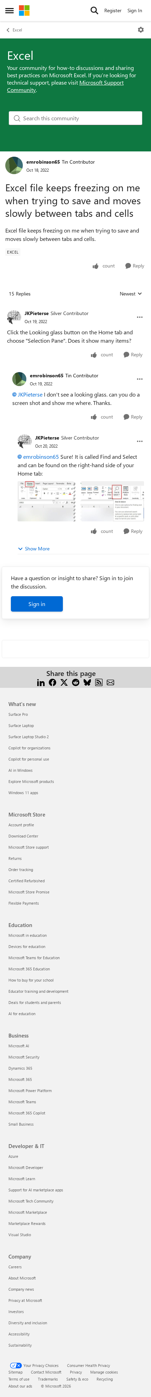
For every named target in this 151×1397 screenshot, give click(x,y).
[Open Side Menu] (9, 10)
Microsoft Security (23, 1057)
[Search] (94, 10)
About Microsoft (22, 1278)
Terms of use (18, 1379)
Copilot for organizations (29, 747)
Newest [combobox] (131, 293)
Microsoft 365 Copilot (26, 1113)
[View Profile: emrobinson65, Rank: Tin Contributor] (14, 165)
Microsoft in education (27, 935)
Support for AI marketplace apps (35, 1189)
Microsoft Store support (28, 847)
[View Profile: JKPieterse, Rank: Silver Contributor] (14, 317)
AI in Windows (20, 770)
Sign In (134, 10)
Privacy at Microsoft (25, 1300)
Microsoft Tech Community (30, 1201)
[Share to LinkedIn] (41, 681)
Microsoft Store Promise (29, 891)
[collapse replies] (75, 307)
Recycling (105, 1379)
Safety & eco (77, 1379)
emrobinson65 (43, 161)
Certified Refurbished (26, 880)
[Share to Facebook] (52, 681)
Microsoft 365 (20, 1079)
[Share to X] (64, 681)
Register (113, 10)
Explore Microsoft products (31, 781)
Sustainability (20, 1345)
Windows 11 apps (23, 792)
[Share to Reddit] (75, 681)
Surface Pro (18, 714)
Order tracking (20, 869)
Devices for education (26, 946)
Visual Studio (19, 1234)
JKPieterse (37, 313)
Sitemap (15, 1372)
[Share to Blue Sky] (87, 681)
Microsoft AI (18, 1045)
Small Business (21, 1124)
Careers (15, 1266)
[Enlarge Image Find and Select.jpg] (81, 501)
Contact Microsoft (46, 1372)
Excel (17, 30)
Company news (21, 1289)
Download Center (23, 836)
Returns (15, 858)
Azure (13, 1156)
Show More (37, 548)
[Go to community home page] (24, 10)
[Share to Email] (110, 681)
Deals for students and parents (34, 1002)
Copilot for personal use (28, 759)
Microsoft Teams (22, 1101)
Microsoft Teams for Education (34, 957)
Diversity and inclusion (27, 1322)
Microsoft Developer (25, 1167)
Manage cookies (104, 1372)
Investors (16, 1311)
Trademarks (48, 1379)
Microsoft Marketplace (27, 1212)
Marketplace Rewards (27, 1223)
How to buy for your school (31, 980)
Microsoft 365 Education (29, 968)
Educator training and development (38, 991)
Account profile (21, 824)
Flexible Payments (23, 903)
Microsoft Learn (21, 1178)
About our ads (20, 1386)
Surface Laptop (21, 725)
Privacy (76, 1372)
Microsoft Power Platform (30, 1090)
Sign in (36, 603)
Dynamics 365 (20, 1068)
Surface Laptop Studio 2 (28, 736)
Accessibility (18, 1334)
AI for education (21, 1013)
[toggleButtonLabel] (141, 30)
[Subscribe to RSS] (99, 681)
